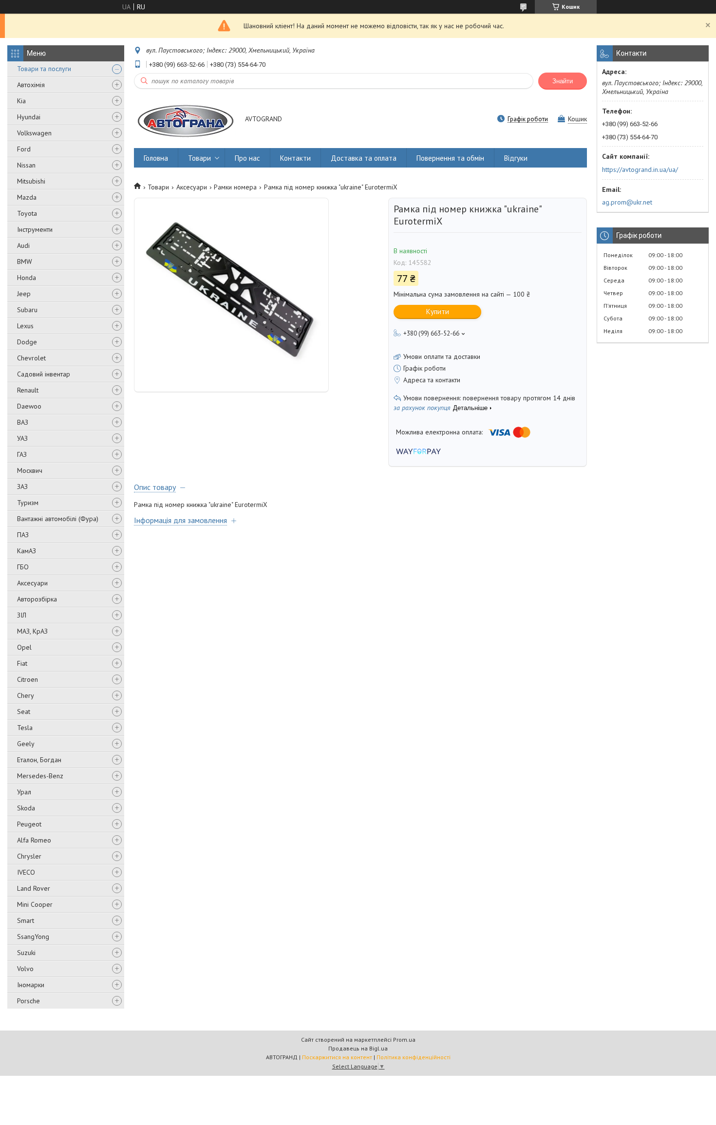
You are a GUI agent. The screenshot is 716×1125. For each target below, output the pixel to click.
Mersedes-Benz (40, 775)
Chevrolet (31, 358)
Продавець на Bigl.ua (358, 1048)
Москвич (29, 470)
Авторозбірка (37, 599)
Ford (24, 149)
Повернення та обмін (450, 158)
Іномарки (30, 984)
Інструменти (35, 229)
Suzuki (26, 952)
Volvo (25, 968)
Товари (199, 158)
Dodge (27, 342)
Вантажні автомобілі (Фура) (57, 518)
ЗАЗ (22, 486)
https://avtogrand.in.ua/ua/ (640, 169)
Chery (25, 695)
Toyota (27, 213)
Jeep (24, 293)
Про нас (247, 158)
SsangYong (33, 936)
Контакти (295, 158)
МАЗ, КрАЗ (32, 631)
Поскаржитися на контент (337, 1057)
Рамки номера (235, 187)
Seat (23, 711)
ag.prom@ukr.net (627, 202)
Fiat (22, 663)
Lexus (25, 325)
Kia (21, 100)
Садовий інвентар (43, 374)
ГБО (23, 566)
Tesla (25, 727)
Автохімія (31, 84)
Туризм (27, 502)
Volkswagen (34, 133)
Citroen (27, 679)
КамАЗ (26, 550)
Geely (26, 743)
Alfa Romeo (34, 840)
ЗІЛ (21, 615)
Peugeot (29, 824)
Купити (437, 311)
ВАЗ (22, 422)
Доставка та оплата (363, 158)
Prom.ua (404, 1039)
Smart (25, 920)
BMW (24, 261)
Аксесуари (32, 583)
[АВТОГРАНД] (185, 119)
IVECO (26, 872)
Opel (24, 647)
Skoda (26, 808)
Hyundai (28, 116)
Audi (23, 245)
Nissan (26, 165)
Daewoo (29, 406)
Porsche (28, 1000)
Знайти (562, 81)
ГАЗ (22, 454)
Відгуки (516, 158)
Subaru (27, 309)
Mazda (27, 197)
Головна (156, 158)
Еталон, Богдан (39, 759)
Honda (26, 277)
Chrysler (29, 856)
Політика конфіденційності (414, 1057)
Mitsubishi (31, 181)
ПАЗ (23, 534)
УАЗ (22, 438)
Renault (27, 390)
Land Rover (33, 888)
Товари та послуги (44, 68)
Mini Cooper (35, 904)
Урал (24, 792)
